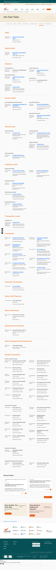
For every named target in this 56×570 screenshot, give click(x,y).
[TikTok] (46, 543)
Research (14, 23)
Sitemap (34, 557)
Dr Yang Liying (16, 133)
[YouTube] (51, 543)
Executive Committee (33, 23)
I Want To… (48, 9)
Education (19, 23)
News (5, 548)
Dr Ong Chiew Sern (17, 254)
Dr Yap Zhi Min (16, 286)
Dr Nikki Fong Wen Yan (18, 155)
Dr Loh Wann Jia (41, 249)
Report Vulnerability (43, 557)
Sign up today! (8, 513)
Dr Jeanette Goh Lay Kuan (43, 133)
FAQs (14, 544)
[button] (4, 24)
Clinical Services (9, 23)
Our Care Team (41, 23)
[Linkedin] (48, 543)
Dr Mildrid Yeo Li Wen (18, 272)
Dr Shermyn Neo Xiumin (19, 263)
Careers (15, 541)
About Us (6, 541)
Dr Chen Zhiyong (17, 194)
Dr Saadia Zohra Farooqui (43, 258)
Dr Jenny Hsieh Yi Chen (18, 170)
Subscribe (32, 515)
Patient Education (26, 23)
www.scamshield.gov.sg (15, 2)
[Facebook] (45, 543)
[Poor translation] (3, 563)
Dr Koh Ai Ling (16, 87)
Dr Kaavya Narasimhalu (43, 104)
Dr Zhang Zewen (41, 267)
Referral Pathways (48, 23)
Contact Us (6, 544)
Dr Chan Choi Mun (17, 204)
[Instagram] (49, 543)
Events (5, 546)
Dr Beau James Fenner (18, 237)
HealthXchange (37, 543)
